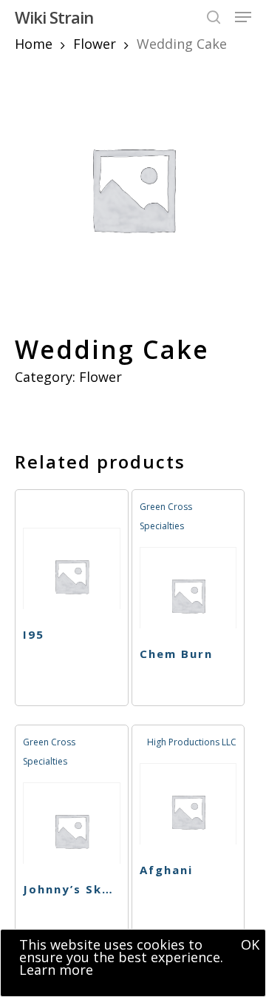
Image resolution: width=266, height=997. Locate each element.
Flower (94, 44)
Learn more (56, 969)
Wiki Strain (54, 17)
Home (33, 44)
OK (250, 944)
